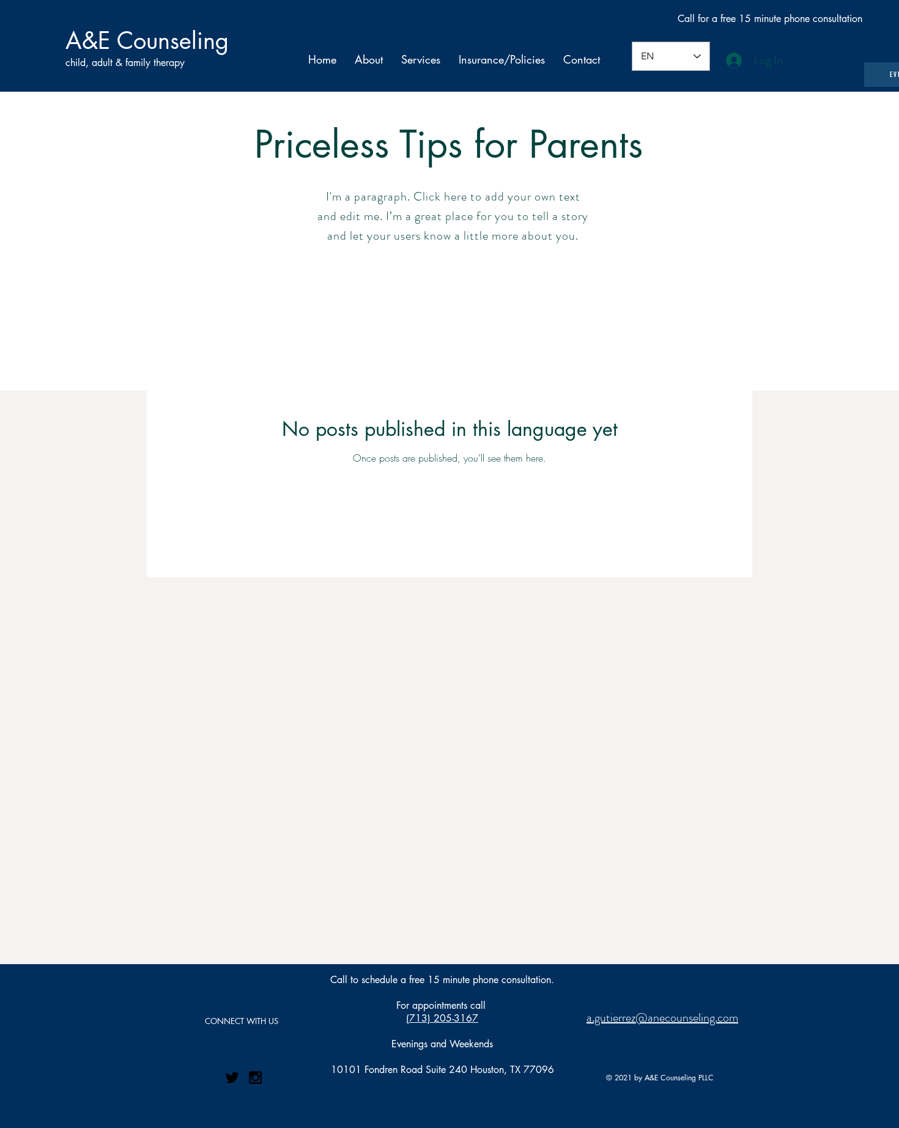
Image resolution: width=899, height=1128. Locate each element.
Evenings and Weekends (442, 1044)
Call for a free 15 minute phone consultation (770, 18)
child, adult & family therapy (125, 62)
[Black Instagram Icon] (255, 1077)
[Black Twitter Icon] (232, 1077)
